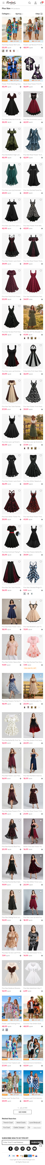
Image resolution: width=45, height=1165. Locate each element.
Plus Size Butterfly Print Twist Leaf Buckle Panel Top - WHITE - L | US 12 (12, 740)
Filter (38, 14)
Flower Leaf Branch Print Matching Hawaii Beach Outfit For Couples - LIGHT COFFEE (33, 45)
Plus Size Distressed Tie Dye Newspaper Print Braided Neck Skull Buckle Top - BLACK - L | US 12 (33, 953)
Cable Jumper (19, 1128)
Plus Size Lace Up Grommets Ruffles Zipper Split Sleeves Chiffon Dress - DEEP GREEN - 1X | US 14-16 (12, 190)
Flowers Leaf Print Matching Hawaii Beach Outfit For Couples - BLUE (33, 1098)
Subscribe (36, 1142)
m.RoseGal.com (12, 3)
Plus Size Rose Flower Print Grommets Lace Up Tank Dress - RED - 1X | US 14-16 (33, 517)
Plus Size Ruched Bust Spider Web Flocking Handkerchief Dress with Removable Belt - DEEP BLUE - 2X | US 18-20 (12, 882)
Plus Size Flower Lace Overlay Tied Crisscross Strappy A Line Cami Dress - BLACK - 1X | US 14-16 (12, 261)
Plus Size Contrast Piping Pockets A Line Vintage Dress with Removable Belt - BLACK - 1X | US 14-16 (12, 552)
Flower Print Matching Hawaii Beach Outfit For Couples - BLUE (12, 84)
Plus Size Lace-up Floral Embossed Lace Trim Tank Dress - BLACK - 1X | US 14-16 (12, 442)
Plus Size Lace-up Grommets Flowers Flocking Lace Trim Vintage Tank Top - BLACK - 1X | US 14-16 (12, 371)
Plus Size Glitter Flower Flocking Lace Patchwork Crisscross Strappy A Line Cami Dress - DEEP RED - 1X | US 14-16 (12, 517)
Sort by (18, 14)
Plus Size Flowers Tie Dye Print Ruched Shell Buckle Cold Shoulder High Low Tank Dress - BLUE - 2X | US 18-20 (12, 701)
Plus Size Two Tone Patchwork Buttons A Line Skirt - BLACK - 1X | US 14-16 (12, 587)
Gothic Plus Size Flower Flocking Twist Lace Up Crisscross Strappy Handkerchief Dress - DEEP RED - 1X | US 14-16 (33, 846)
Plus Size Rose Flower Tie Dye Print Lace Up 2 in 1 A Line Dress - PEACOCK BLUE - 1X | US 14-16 (33, 155)
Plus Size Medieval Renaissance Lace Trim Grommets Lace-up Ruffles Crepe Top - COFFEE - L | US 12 (12, 988)
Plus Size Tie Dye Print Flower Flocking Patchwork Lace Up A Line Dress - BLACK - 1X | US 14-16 (12, 332)
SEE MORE (22, 1112)
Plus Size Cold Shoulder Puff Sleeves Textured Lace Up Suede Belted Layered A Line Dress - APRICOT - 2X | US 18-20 (33, 701)
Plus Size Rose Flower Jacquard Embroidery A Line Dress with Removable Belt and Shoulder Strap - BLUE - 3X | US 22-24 (12, 627)
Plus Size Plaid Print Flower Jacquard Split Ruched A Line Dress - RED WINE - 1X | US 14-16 (12, 296)
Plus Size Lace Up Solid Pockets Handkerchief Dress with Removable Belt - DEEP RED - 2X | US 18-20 (33, 917)
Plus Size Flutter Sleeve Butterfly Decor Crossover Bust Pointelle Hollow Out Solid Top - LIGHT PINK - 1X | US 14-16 (12, 662)
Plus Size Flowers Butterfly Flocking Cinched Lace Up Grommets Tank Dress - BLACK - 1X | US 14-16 (33, 552)
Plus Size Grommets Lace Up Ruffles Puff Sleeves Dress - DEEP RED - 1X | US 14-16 (33, 119)
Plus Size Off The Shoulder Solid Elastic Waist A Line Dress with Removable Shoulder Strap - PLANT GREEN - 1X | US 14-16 (33, 332)
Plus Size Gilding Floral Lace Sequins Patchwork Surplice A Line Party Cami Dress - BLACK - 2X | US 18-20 (12, 917)
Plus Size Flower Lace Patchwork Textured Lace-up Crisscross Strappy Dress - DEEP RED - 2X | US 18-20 (12, 776)
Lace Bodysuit (34, 1123)
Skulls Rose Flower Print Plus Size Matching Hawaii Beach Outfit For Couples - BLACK (33, 84)
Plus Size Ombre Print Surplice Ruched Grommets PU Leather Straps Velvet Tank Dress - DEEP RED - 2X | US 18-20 (33, 740)
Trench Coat (8, 1123)
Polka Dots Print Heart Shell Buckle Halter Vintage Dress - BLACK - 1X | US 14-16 (33, 371)
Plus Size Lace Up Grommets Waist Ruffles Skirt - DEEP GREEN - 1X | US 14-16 (33, 442)
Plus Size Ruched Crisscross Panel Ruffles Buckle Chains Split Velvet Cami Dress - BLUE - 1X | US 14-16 (33, 776)
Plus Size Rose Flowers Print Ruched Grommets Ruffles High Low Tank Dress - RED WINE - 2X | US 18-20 (12, 811)
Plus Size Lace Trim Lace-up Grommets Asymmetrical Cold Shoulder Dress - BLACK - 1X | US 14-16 (12, 226)
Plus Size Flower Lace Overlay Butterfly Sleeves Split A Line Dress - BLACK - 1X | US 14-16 (12, 481)
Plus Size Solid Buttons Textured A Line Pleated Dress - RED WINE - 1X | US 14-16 (33, 296)
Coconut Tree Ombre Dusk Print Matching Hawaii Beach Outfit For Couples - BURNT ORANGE (33, 1023)
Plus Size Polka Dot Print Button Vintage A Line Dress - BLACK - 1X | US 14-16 (12, 119)
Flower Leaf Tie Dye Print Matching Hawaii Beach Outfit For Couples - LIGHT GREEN (12, 1098)
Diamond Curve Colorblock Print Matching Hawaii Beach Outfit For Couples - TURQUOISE (33, 1063)
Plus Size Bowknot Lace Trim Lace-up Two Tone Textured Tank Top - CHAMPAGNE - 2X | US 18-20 (33, 627)
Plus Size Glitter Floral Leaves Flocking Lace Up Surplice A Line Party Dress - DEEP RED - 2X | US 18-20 (33, 882)
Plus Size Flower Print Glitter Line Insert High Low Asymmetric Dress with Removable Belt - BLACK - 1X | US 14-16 (33, 226)
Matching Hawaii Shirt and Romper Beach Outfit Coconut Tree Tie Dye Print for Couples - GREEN (12, 45)
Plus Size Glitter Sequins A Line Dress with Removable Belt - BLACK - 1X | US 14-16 (33, 481)
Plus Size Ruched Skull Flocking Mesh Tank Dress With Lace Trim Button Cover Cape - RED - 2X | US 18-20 (12, 846)
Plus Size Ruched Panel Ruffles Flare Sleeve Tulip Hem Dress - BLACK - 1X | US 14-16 (33, 190)
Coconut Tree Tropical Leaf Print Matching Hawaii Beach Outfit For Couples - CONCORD (12, 1063)
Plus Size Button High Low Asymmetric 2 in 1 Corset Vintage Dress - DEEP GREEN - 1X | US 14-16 (12, 155)
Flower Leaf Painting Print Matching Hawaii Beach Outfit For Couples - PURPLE (12, 1023)
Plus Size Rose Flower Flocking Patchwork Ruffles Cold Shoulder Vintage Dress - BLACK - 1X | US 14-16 (33, 261)
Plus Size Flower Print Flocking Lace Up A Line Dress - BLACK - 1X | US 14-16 (33, 406)
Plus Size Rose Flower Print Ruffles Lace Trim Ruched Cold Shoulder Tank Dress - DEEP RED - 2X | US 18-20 (33, 811)
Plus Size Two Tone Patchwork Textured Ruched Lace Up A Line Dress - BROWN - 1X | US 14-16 (12, 406)
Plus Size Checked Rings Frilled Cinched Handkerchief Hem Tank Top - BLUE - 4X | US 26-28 (33, 587)
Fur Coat (6, 1128)
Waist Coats (21, 1123)
